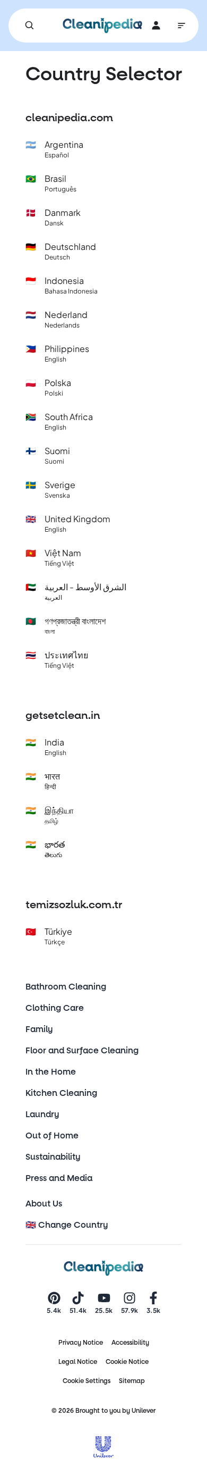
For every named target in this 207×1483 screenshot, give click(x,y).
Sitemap (132, 1381)
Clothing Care (54, 1007)
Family (39, 1029)
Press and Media (58, 1178)
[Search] (29, 25)
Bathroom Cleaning (65, 986)
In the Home (50, 1071)
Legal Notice (77, 1362)
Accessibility (130, 1342)
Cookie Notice (127, 1362)
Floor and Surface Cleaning (82, 1050)
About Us (43, 1203)
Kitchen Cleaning (61, 1093)
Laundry (42, 1114)
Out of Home (52, 1135)
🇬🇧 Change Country (66, 1224)
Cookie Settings (86, 1381)
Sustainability (53, 1156)
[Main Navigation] (181, 25)
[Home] (102, 25)
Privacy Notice (80, 1342)
